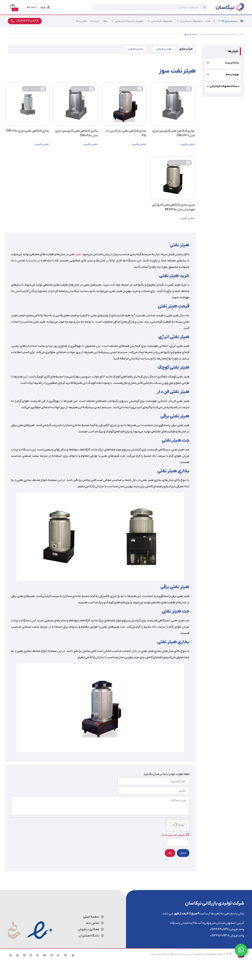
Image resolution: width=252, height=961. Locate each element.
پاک (170, 853)
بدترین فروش (135, 49)
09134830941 (218, 936)
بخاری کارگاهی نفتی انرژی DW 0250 (27, 131)
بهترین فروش (163, 49)
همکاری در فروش (88, 929)
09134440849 (219, 929)
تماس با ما (92, 923)
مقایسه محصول (177, 88)
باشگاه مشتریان (89, 936)
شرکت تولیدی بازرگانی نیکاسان (214, 903)
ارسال (183, 853)
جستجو (204, 7)
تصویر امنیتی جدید (173, 835)
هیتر (78, 254)
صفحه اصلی (91, 917)
